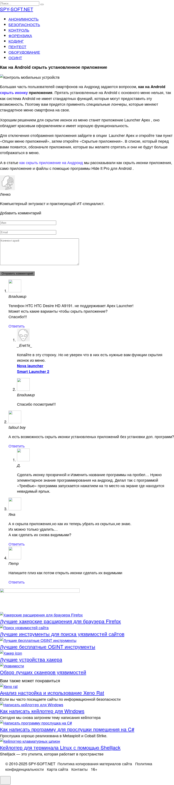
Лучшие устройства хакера (31, 659)
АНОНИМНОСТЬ (23, 19)
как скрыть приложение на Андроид (51, 162)
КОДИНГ (16, 41)
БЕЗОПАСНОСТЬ (24, 24)
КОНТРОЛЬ (18, 30)
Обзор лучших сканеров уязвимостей (43, 672)
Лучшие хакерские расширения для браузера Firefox (60, 621)
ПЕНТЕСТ (17, 46)
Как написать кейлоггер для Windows (42, 711)
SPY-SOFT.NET (16, 9)
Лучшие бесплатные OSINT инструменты (47, 646)
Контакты (79, 769)
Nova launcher (30, 366)
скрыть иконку (14, 92)
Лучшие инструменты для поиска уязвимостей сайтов (62, 633)
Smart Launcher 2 (33, 371)
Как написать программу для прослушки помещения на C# (67, 729)
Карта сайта (57, 769)
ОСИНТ (15, 57)
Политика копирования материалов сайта (95, 763)
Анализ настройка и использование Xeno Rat (52, 692)
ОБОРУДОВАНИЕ (24, 52)
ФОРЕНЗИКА (20, 35)
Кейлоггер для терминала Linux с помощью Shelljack (60, 747)
